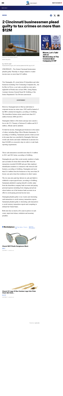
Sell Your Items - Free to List (21, 228)
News (4, 15)
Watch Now (56, 3)
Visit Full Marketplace (32, 227)
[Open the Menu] (2, 3)
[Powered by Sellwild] (37, 323)
